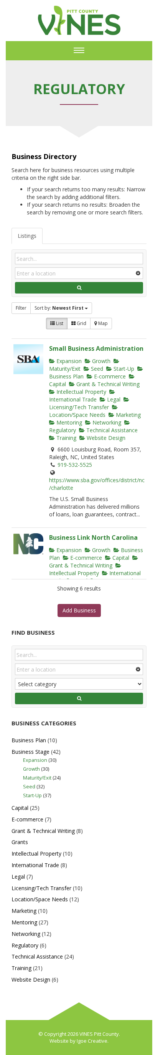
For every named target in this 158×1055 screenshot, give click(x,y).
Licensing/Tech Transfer (79, 407)
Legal (112, 399)
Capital (120, 557)
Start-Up (123, 368)
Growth (100, 361)
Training (65, 437)
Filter (21, 308)
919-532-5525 (75, 464)
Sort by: (59, 308)
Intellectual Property (80, 391)
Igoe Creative (92, 1040)
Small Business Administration (96, 348)
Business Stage (30, 751)
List (59, 323)
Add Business (79, 610)
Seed (96, 368)
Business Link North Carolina (93, 537)
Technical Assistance (111, 430)
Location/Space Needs (77, 414)
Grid (81, 323)
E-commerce (109, 376)
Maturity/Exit (37, 778)
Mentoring (68, 422)
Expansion (68, 361)
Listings (27, 235)
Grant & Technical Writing (107, 384)
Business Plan (29, 740)
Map (102, 323)
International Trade (73, 399)
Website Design (105, 437)
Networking (106, 422)
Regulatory (25, 945)
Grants (20, 842)
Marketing (127, 414)
